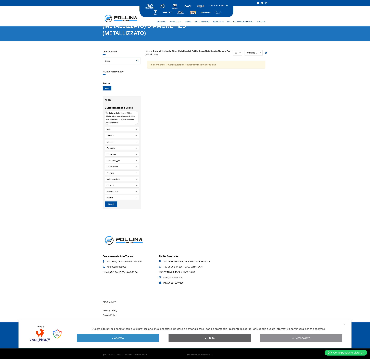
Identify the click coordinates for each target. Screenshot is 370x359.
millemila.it (206, 354)
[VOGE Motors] (155, 12)
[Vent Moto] (167, 12)
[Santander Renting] (218, 12)
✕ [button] (345, 324)
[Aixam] (175, 5)
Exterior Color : (120, 118)
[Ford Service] (180, 12)
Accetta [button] (119, 337)
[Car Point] (193, 12)
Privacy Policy (110, 310)
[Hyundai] (150, 5)
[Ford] (201, 5)
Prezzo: (106, 83)
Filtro (107, 88)
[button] (346, 353)
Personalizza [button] (302, 337)
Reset (111, 204)
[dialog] (185, 334)
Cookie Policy (109, 315)
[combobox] (122, 129)
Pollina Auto (140, 354)
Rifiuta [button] (211, 337)
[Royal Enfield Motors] (205, 12)
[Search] (137, 61)
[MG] (162, 5)
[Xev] (188, 5)
